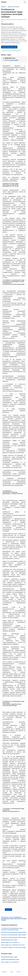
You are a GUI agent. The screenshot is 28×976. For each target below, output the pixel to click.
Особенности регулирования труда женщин (13, 932)
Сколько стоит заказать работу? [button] (11, 50)
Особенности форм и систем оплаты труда (13, 947)
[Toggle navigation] (25, 2)
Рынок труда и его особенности (10, 942)
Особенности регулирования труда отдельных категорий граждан (11, 929)
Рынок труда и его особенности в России (13, 945)
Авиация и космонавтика (13, 6)
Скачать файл (14, 60)
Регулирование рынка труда (9, 940)
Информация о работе (13, 919)
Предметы (3, 6)
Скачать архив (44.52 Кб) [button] (9, 47)
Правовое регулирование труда (10, 959)
